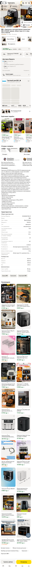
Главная (3, 566)
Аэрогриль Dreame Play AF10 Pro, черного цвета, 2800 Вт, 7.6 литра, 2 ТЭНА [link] (23, 331)
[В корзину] (11, 132)
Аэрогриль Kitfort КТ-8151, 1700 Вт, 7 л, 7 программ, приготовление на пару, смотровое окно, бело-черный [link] (23, 462)
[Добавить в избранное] (26, 3)
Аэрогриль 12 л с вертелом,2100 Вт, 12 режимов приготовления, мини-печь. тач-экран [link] (8, 410)
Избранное (16, 566)
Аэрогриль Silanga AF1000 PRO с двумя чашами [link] (23, 540)
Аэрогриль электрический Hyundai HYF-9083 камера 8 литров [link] (8, 384)
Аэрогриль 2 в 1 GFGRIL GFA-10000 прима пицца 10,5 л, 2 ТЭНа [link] (23, 305)
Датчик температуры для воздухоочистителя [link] (8, 462)
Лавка (9, 566)
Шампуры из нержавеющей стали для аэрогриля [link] (8, 357)
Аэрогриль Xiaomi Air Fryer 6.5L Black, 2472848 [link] (23, 436)
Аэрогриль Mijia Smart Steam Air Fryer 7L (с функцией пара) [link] (22, 357)
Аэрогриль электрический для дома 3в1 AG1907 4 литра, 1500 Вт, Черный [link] (18, 137)
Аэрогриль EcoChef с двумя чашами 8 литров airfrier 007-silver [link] (8, 514)
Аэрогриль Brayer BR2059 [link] (8, 488)
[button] (21, 39)
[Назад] (3, 3)
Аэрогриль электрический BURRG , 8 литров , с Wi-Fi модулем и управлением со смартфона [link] (8, 305)
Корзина (22, 566)
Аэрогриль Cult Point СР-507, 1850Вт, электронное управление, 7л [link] (7, 137)
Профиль (29, 566)
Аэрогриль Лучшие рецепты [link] (21, 514)
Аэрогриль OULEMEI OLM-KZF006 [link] (23, 410)
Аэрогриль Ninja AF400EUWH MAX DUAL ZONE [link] (8, 436)
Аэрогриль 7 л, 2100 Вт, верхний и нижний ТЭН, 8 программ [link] (23, 384)
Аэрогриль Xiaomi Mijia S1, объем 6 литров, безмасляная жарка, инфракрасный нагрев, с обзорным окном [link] (8, 331)
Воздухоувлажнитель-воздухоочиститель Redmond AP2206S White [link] (23, 489)
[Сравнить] (23, 3)
